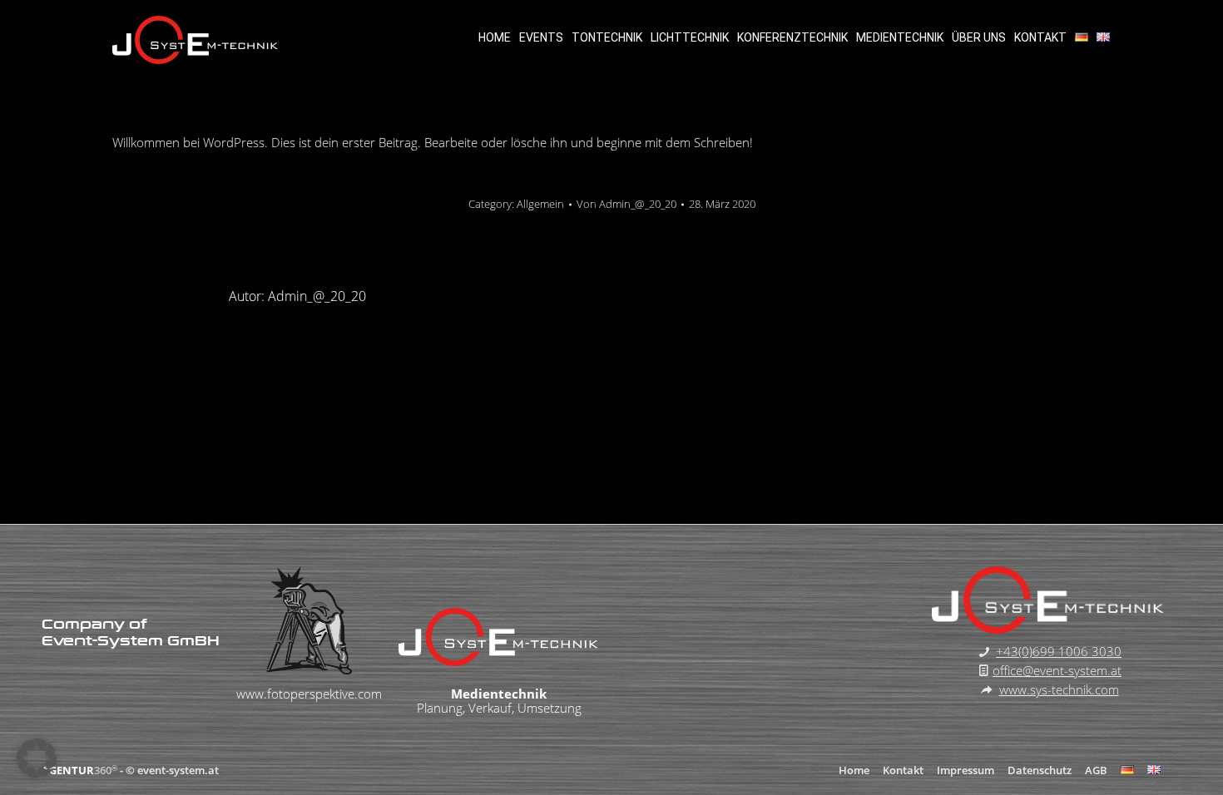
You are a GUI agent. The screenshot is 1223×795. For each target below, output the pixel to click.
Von (626, 203)
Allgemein (540, 203)
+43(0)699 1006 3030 (1058, 651)
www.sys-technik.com (1059, 689)
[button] (36, 758)
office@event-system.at (1057, 670)
